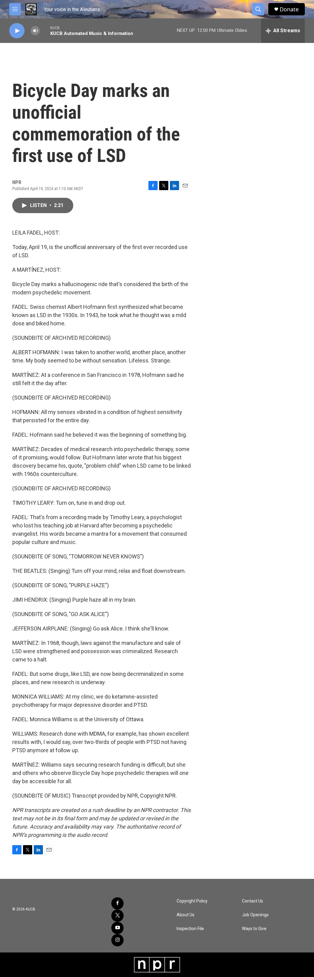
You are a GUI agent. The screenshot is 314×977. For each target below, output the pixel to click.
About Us (185, 915)
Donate (289, 9)
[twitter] (117, 916)
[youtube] (117, 928)
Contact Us (252, 901)
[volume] (35, 31)
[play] (17, 30)
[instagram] (117, 940)
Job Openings (255, 915)
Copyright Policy (192, 901)
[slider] (45, 30)
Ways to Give (254, 928)
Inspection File (190, 928)
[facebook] (117, 903)
